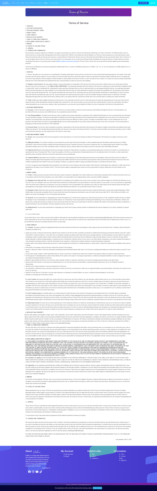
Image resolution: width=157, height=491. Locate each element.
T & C (122, 454)
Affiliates (32, 3)
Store (18, 3)
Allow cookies (97, 488)
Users (94, 456)
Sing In (67, 456)
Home (13, 3)
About (22, 3)
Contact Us (39, 3)
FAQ (93, 454)
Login (151, 3)
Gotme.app (69, 485)
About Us (123, 460)
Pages (46, 3)
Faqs (27, 3)
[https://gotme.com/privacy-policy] (67, 61)
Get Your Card (143, 3)
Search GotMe (54, 3)
